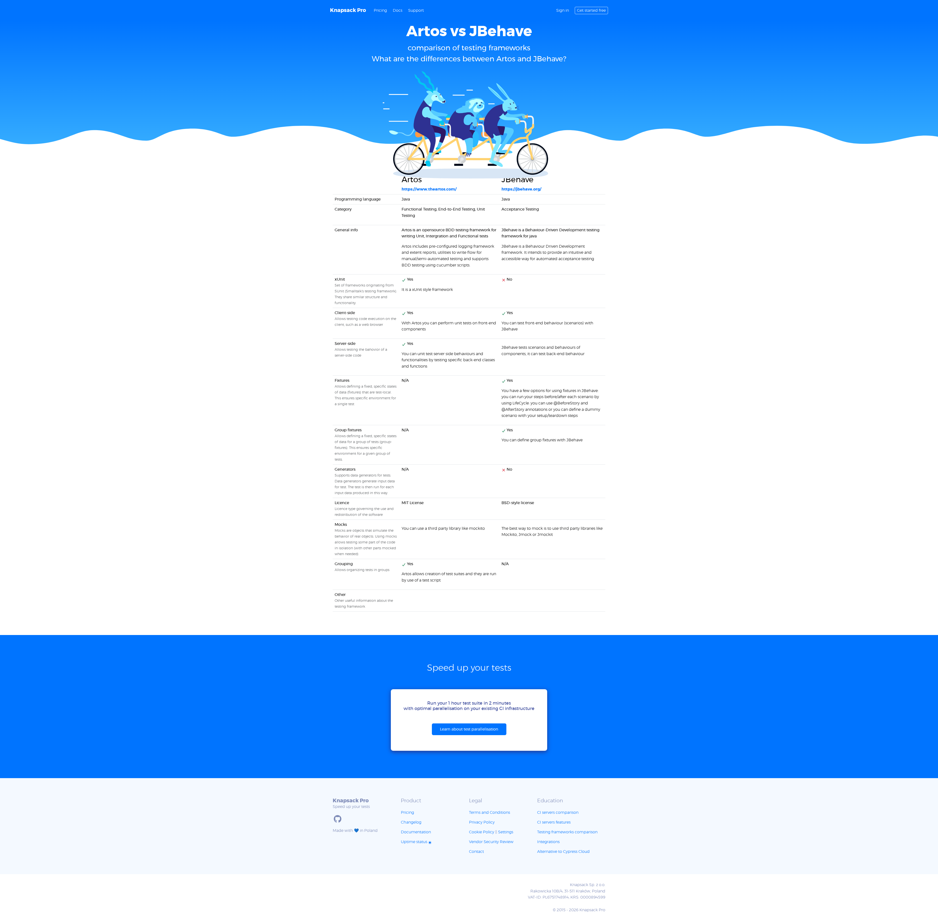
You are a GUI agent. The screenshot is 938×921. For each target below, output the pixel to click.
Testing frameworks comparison (567, 832)
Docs (397, 10)
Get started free (591, 10)
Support (416, 10)
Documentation (416, 832)
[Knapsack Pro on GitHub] (337, 819)
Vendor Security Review (491, 842)
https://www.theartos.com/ (429, 189)
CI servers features (554, 822)
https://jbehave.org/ (521, 189)
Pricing (380, 10)
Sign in (562, 10)
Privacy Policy (482, 822)
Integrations (548, 842)
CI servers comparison (557, 813)
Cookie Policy (481, 832)
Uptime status (414, 842)
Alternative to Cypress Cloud (563, 852)
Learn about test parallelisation (469, 729)
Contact (476, 852)
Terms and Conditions (489, 813)
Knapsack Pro (348, 10)
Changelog (411, 822)
